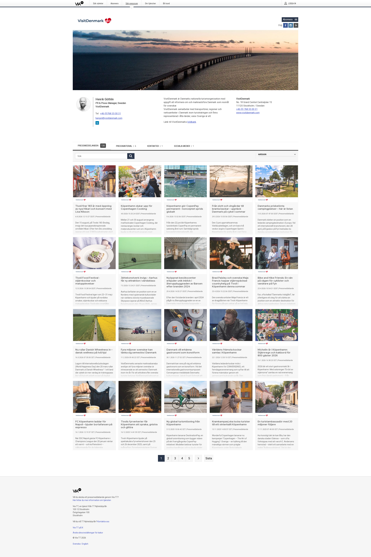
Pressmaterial (126, 146)
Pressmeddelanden (91, 145)
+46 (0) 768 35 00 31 (247, 109)
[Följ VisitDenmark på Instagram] (290, 25)
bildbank (192, 122)
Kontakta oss (103, 521)
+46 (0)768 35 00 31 (110, 113)
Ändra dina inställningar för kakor (88, 532)
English (85, 544)
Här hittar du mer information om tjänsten (92, 500)
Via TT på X (78, 527)
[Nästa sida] (198, 458)
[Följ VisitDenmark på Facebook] (285, 25)
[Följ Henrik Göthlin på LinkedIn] (97, 123)
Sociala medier (184, 146)
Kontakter (155, 146)
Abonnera (287, 19)
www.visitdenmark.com (248, 112)
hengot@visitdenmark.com (109, 118)
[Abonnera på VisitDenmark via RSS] (296, 25)
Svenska (77, 544)
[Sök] (130, 156)
